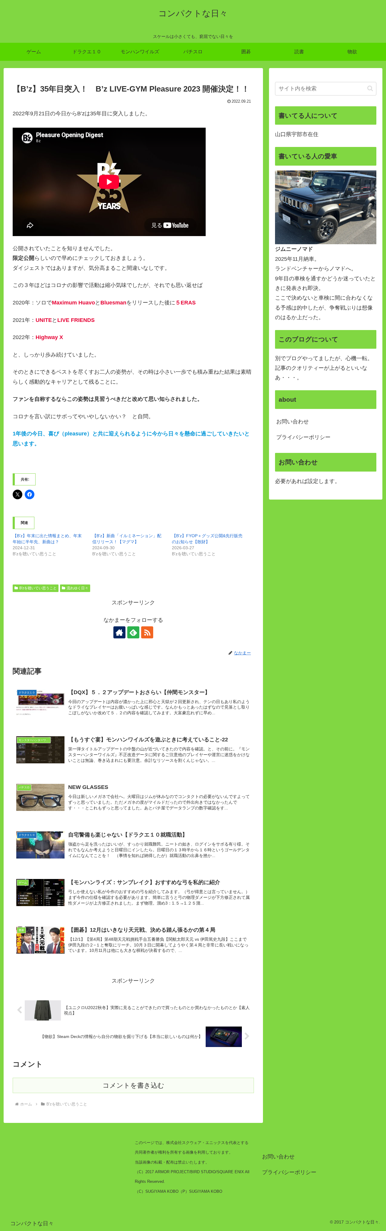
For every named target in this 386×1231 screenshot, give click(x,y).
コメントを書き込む (133, 1085)
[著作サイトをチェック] (119, 632)
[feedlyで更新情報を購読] (133, 632)
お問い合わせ (292, 422)
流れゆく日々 (77, 588)
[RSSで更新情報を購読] (147, 632)
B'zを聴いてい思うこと (38, 588)
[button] (370, 88)
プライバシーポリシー (303, 437)
